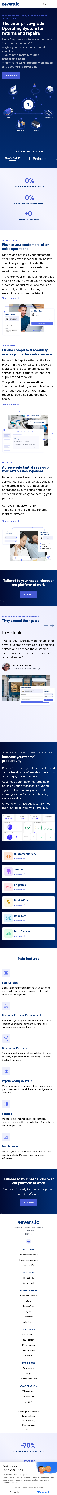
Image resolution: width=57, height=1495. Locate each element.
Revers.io (34, 1411)
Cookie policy (28, 1425)
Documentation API (28, 1378)
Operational (28, 1283)
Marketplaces (28, 1345)
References (28, 1368)
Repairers (28, 1355)
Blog (28, 1373)
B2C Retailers (28, 1334)
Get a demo (11, 75)
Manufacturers (28, 1350)
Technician (28, 1316)
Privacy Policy (28, 1420)
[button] (46, 4)
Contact (28, 1402)
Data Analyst (28, 1322)
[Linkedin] (28, 1241)
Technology (28, 1278)
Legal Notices (28, 1416)
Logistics (29, 1311)
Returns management (28, 1254)
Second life (28, 1265)
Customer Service (28, 1295)
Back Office (28, 1306)
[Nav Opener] (52, 4)
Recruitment (28, 1396)
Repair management (28, 1260)
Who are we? (28, 1391)
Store (28, 1301)
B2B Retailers (29, 1340)
